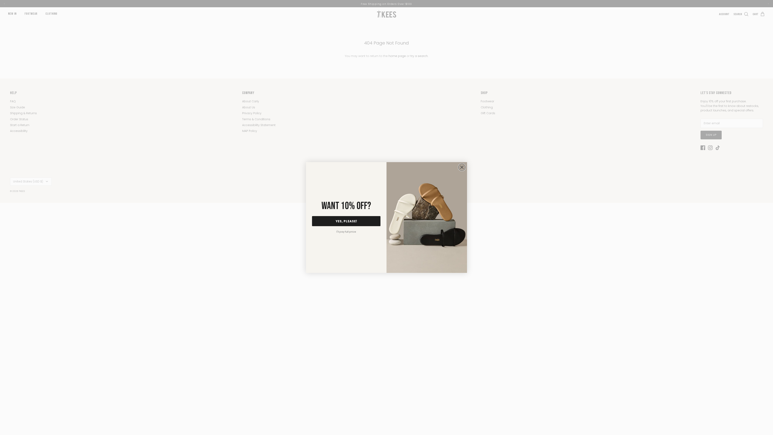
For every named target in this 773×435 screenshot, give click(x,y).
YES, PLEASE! (346, 221)
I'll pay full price (346, 232)
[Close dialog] (461, 167)
